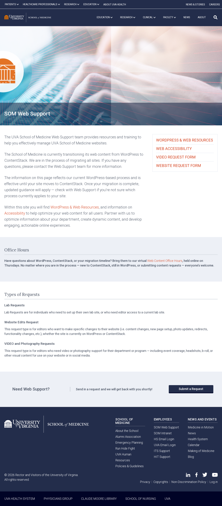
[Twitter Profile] (204, 476)
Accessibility (14, 213)
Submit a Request (191, 389)
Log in (214, 482)
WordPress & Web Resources (74, 207)
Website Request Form (178, 165)
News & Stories (195, 4)
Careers (214, 4)
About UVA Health (114, 4)
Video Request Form (176, 157)
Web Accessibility (174, 149)
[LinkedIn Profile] (188, 476)
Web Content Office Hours (164, 261)
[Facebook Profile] (196, 476)
